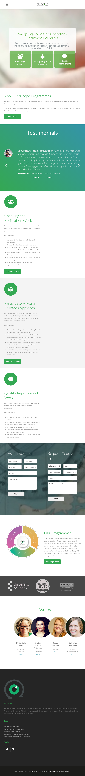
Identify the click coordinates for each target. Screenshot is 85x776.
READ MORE (12, 117)
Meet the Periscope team (12, 731)
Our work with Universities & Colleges (16, 734)
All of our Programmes (11, 726)
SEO (37, 771)
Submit (16, 494)
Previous (6, 165)
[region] (42, 48)
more (21, 654)
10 (49, 177)
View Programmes (52, 562)
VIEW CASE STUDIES (13, 361)
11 (51, 177)
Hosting (30, 771)
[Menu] (7, 4)
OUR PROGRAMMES (13, 272)
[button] (20, 59)
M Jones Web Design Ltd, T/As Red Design (55, 771)
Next (78, 165)
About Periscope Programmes (14, 729)
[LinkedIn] (13, 749)
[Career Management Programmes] (42, 4)
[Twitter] (7, 749)
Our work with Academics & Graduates (17, 736)
